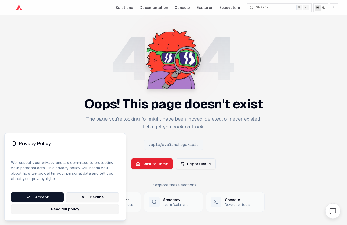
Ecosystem (229, 7)
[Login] (334, 7)
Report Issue (199, 164)
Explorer (205, 7)
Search (281, 7)
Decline (97, 197)
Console (182, 7)
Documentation (154, 7)
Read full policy (65, 209)
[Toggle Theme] (320, 7)
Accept (42, 197)
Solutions (124, 7)
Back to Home (155, 164)
